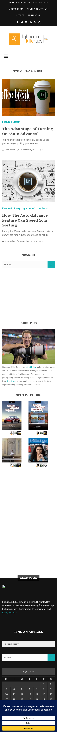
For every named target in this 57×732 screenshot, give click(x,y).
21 (37, 699)
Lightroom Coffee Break (34, 208)
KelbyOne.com (9, 612)
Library (16, 122)
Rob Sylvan (11, 381)
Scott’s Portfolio (19, 3)
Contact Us (34, 15)
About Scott (16, 9)
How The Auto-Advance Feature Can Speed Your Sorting (25, 220)
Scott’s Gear (40, 3)
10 (6, 694)
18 (14, 699)
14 (37, 694)
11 (14, 694)
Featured (7, 122)
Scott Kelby (10, 150)
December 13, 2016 (28, 241)
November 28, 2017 (28, 150)
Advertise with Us (37, 9)
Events (20, 15)
